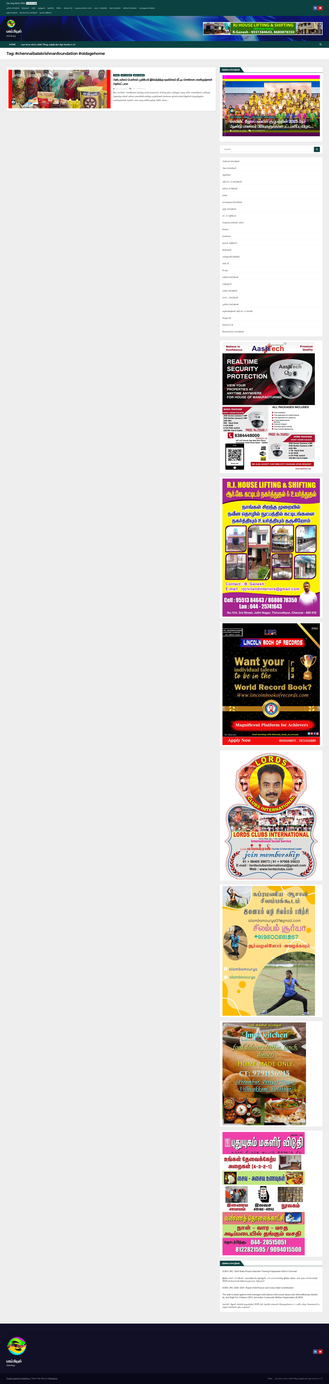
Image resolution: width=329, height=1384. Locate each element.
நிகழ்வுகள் (25, 8)
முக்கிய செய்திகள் (12, 8)
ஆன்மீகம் (50, 8)
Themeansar (52, 1379)
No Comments (139, 89)
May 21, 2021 (121, 89)
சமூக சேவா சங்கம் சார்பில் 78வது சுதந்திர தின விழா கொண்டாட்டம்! (48, 44)
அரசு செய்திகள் (115, 8)
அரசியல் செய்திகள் (130, 8)
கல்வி (33, 8)
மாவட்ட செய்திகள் (100, 8)
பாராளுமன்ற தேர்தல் (231, 257)
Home (12, 44)
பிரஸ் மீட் (226, 263)
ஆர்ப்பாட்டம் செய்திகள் (232, 182)
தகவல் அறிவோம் (46, 13)
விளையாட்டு (68, 8)
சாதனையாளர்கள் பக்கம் (83, 8)
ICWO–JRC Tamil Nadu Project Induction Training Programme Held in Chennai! (259, 1271)
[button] (320, 44)
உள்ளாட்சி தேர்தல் (229, 188)
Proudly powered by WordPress (18, 1379)
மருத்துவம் (41, 8)
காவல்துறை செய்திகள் (147, 8)
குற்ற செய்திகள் (11, 13)
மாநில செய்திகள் (229, 291)
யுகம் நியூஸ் (13, 31)
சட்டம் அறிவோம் (229, 216)
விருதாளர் (226, 318)
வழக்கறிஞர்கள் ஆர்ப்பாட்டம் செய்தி (237, 311)
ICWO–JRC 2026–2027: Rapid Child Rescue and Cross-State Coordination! (258, 1288)
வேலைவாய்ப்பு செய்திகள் (28, 13)
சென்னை (116, 75)
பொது (225, 270)
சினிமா (58, 8)
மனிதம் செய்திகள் (230, 277)
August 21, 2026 (237, 131)
